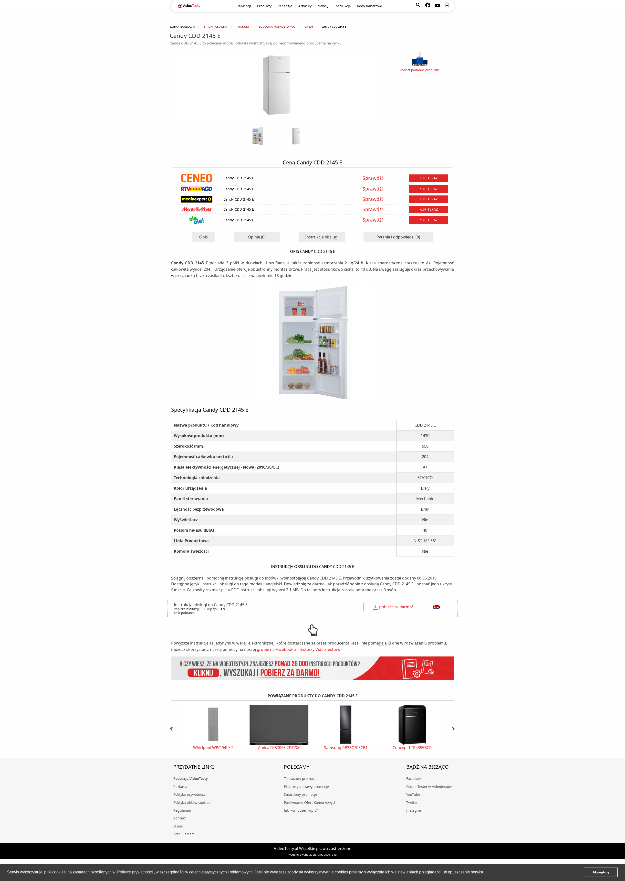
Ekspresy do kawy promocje (306, 786)
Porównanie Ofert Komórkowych (310, 802)
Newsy (323, 6)
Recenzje (285, 6)
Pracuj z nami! (185, 834)
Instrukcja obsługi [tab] (321, 237)
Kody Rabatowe (369, 6)
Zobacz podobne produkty (419, 70)
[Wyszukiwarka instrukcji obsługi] (312, 668)
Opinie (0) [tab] (257, 237)
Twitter (412, 802)
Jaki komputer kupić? (301, 810)
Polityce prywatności (135, 872)
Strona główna (215, 26)
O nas (178, 826)
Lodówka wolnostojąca (277, 26)
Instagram (414, 810)
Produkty (264, 6)
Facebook (413, 778)
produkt (243, 26)
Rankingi (244, 6)
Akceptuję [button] (601, 872)
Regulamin (182, 810)
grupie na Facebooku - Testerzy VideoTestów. (298, 649)
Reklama (180, 786)
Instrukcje (342, 6)
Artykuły (305, 6)
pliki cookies (55, 872)
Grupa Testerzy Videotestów (429, 786)
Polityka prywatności (190, 794)
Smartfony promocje (300, 794)
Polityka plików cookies (191, 802)
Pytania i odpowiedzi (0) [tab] (398, 237)
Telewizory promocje (300, 778)
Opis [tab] (203, 237)
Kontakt (179, 818)
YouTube (413, 794)
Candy (308, 26)
